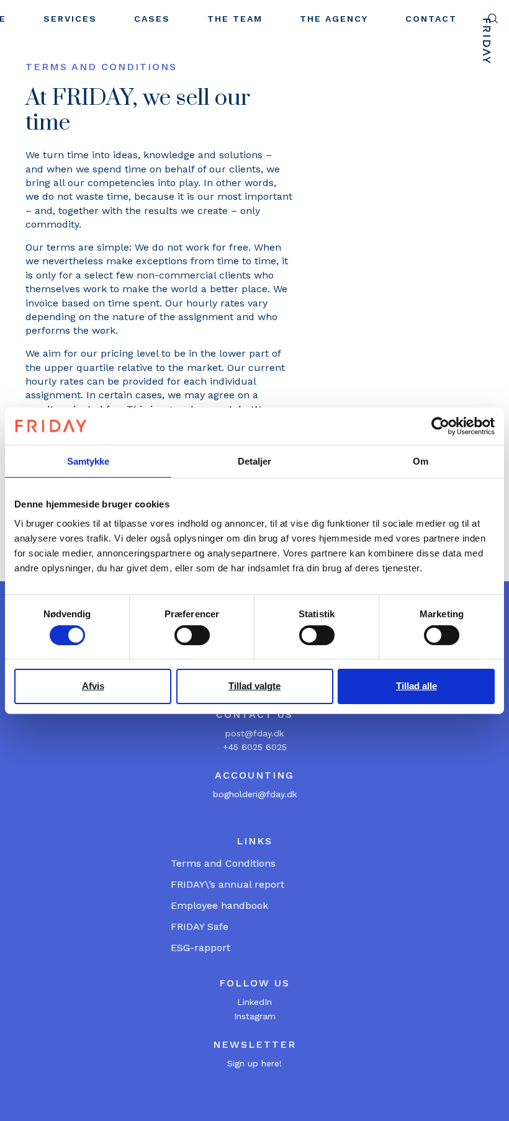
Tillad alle (416, 686)
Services (70, 19)
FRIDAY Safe (199, 926)
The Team (235, 19)
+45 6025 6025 (255, 747)
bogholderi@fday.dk (255, 794)
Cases (152, 19)
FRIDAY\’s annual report (227, 884)
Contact (431, 19)
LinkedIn (254, 1002)
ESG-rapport (200, 948)
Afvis (93, 686)
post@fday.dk (254, 733)
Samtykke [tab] (88, 460)
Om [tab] (420, 460)
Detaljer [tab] (255, 460)
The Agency (334, 19)
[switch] (192, 635)
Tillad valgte (254, 686)
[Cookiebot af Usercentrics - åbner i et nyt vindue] (440, 425)
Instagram (255, 1016)
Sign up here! (254, 1063)
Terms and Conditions (223, 863)
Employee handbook (219, 905)
